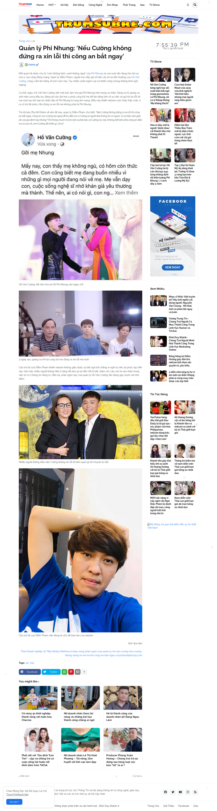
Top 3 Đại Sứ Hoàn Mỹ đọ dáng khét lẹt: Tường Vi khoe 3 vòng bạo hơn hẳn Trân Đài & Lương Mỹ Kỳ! (184, 173)
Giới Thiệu (168, 806)
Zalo (195, 806)
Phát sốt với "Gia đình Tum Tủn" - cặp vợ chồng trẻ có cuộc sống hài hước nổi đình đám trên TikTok (38, 760)
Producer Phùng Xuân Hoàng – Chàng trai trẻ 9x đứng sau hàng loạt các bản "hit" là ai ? (122, 760)
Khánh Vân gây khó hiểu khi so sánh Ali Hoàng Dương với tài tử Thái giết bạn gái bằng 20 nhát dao (160, 468)
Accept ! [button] (14, 801)
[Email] (78, 672)
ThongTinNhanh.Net (17, 794)
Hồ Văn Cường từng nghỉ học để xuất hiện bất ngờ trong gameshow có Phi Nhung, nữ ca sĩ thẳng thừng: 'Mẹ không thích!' (160, 93)
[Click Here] (108, 33)
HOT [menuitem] (51, 4)
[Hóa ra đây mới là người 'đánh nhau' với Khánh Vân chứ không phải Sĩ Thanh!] (160, 115)
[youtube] (180, 792)
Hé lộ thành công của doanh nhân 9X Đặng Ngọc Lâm (122, 717)
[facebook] (165, 792)
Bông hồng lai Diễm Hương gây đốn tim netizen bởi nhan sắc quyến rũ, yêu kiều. (180, 361)
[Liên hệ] (172, 275)
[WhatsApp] (64, 672)
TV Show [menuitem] (154, 4)
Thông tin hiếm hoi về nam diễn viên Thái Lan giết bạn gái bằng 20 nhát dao (184, 466)
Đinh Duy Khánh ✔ (109, 806)
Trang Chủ (153, 806)
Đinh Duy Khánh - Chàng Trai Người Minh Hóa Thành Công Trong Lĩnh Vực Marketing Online (181, 343)
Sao (32, 663)
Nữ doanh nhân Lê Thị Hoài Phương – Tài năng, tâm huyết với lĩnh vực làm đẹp (80, 759)
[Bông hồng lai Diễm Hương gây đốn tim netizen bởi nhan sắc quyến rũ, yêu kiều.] (158, 360)
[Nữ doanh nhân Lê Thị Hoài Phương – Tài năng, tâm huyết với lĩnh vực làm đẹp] (80, 740)
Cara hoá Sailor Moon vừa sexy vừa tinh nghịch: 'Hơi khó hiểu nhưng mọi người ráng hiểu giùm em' (183, 93)
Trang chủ (24, 41)
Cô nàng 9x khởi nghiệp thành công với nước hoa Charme (37, 717)
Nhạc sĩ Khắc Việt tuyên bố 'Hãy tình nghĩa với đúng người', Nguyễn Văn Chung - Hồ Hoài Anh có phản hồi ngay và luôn (182, 304)
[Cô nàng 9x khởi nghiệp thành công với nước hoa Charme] (38, 698)
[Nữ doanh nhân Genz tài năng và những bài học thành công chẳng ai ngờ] (80, 698)
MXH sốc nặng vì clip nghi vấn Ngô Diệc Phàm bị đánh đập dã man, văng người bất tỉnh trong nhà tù (160, 506)
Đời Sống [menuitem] (78, 4)
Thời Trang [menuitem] (129, 4)
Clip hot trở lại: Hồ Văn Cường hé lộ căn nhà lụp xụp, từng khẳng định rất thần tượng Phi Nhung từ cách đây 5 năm (160, 174)
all (33, 41)
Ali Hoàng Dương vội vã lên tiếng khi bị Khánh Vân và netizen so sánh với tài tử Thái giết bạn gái (184, 425)
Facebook (183, 806)
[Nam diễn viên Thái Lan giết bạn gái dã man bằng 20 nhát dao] (184, 488)
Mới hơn (25, 776)
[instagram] (188, 792)
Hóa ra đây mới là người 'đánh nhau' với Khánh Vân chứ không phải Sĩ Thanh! (160, 131)
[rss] (195, 792)
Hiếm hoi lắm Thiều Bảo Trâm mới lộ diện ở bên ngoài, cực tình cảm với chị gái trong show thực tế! (183, 134)
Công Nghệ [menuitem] (95, 4)
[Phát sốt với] (38, 740)
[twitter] (173, 792)
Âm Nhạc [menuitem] (112, 4)
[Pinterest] (71, 672)
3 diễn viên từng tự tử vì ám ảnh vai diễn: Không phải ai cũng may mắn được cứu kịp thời (182, 377)
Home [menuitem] (40, 4)
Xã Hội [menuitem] (64, 4)
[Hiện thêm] (84, 672)
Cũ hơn (137, 776)
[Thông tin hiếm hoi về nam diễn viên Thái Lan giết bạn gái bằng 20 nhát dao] (184, 451)
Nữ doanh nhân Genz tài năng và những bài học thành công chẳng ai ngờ (79, 717)
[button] (188, 5)
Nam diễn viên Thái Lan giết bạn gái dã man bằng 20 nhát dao (184, 503)
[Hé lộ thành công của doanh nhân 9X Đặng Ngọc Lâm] (123, 698)
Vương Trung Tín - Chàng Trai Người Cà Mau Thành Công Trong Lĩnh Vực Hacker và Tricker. (182, 324)
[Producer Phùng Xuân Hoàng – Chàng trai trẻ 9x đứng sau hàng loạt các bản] (123, 740)
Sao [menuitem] (142, 4)
